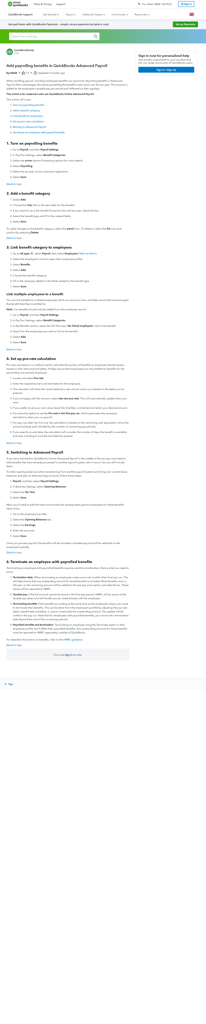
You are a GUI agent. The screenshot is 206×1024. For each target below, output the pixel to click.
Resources (141, 14)
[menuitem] (22, 14)
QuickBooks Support (20, 14)
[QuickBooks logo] (17, 4)
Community (118, 14)
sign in (69, 654)
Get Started (49, 14)
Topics (69, 14)
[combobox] (54, 36)
